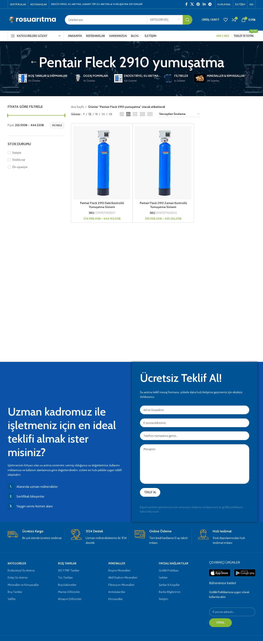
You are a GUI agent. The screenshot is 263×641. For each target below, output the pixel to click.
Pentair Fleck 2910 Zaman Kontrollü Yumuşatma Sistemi (163, 205)
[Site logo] (33, 19)
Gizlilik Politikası (169, 570)
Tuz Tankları (65, 577)
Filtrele (57, 125)
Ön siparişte (19, 167)
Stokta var (18, 160)
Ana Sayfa (77, 107)
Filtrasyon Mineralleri (121, 585)
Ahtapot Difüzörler (69, 599)
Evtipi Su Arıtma (17, 577)
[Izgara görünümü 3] (128, 114)
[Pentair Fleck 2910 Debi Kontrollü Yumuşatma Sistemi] (101, 162)
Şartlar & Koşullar (169, 585)
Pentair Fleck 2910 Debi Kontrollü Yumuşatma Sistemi (102, 205)
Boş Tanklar (15, 592)
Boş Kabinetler (67, 585)
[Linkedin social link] (204, 4)
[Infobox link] (36, 534)
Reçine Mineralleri (119, 570)
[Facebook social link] (186, 4)
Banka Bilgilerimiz (169, 592)
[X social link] (192, 4)
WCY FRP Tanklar (68, 570)
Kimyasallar (115, 599)
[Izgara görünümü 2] (122, 114)
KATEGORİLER (17, 563)
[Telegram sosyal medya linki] (210, 4)
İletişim (163, 599)
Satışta (16, 152)
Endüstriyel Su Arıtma (21, 570)
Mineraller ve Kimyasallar (23, 585)
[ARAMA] (187, 20)
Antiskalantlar (116, 592)
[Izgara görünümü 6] (150, 114)
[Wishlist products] (225, 20)
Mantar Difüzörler (69, 592)
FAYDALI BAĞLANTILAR (173, 563)
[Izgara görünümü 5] (142, 114)
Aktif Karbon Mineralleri (122, 577)
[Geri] (33, 62)
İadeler (163, 577)
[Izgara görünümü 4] (135, 114)
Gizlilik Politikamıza (221, 592)
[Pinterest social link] (198, 4)
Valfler (12, 599)
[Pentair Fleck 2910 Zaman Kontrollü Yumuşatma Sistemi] (163, 162)
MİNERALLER (116, 563)
